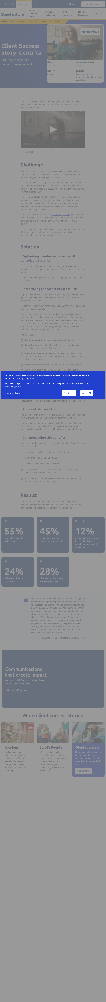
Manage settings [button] (12, 393)
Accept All (86, 393)
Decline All (69, 393)
